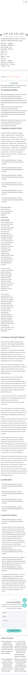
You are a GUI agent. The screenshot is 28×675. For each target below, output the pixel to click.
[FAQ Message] (24, 605)
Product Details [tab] (14, 83)
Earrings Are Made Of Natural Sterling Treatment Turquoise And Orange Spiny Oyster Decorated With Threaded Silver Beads (7, 670)
